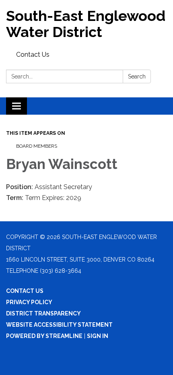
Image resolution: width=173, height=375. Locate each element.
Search (137, 76)
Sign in (97, 336)
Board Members (36, 146)
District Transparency (43, 313)
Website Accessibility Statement (59, 324)
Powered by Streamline (44, 336)
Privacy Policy (29, 302)
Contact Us (32, 54)
